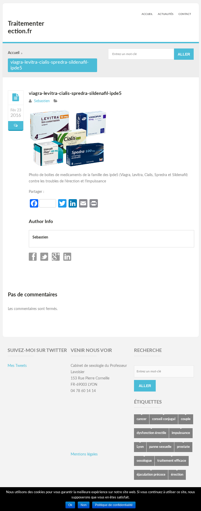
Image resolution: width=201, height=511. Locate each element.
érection (177, 474)
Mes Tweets (17, 366)
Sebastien (42, 101)
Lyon (140, 447)
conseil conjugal (163, 419)
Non (84, 505)
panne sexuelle (160, 447)
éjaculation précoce (151, 474)
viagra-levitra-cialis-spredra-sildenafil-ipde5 (75, 93)
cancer (142, 419)
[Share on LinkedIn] (66, 260)
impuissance (181, 433)
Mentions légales (84, 454)
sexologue (144, 461)
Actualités (165, 14)
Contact (184, 14)
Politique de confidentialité (114, 505)
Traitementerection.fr (26, 28)
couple (186, 419)
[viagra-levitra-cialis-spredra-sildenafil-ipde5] (15, 97)
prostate (183, 447)
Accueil (147, 14)
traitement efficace (171, 461)
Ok (70, 505)
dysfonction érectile (151, 433)
